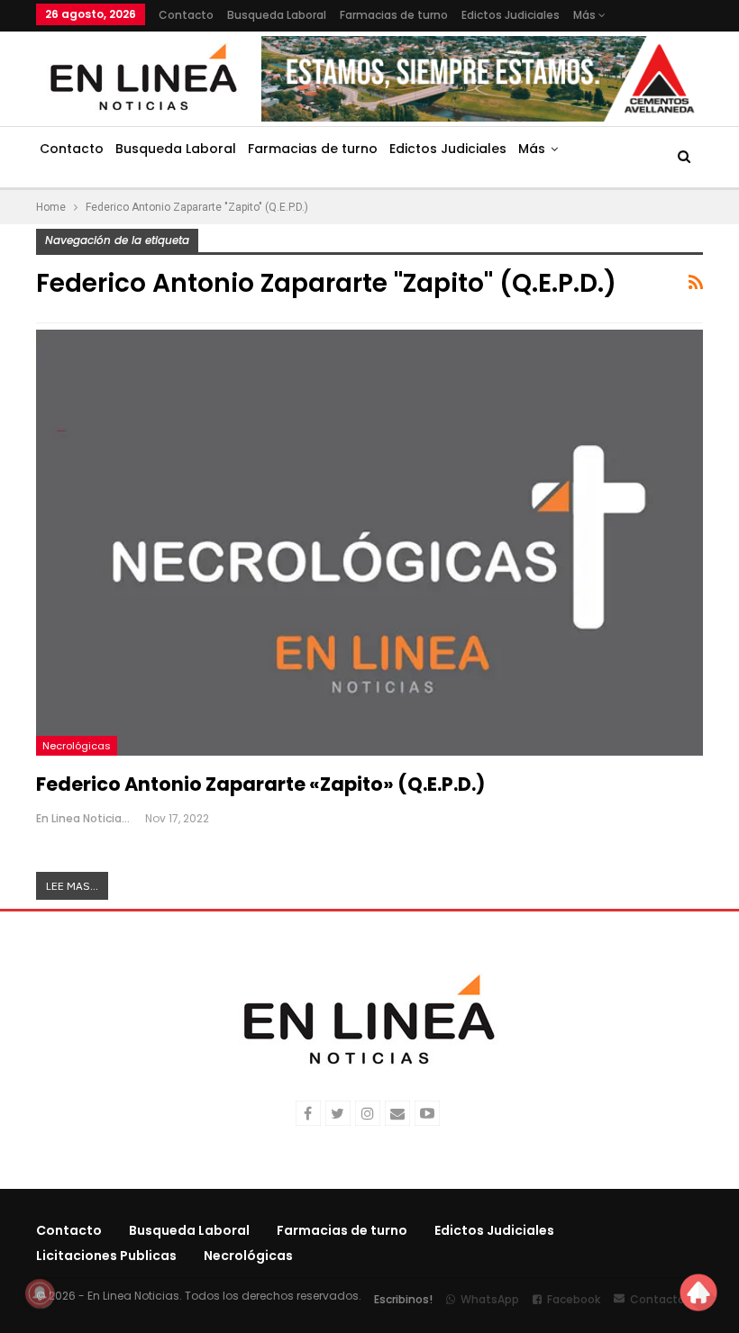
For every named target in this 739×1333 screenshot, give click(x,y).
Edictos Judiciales (510, 15)
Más (585, 15)
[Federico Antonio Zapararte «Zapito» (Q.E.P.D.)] (369, 543)
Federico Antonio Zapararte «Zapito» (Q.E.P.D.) (260, 784)
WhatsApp (490, 1299)
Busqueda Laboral (276, 15)
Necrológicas (76, 746)
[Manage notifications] (39, 1293)
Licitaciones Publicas (106, 1256)
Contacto (186, 15)
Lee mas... (72, 886)
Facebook (573, 1299)
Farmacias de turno (394, 15)
